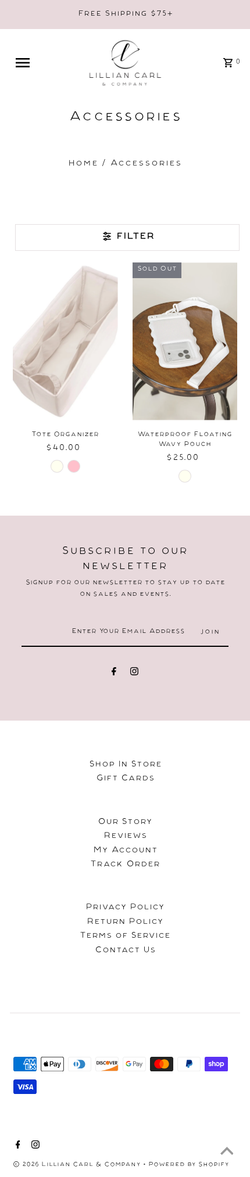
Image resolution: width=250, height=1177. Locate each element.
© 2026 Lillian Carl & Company (78, 1165)
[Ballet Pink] (74, 466)
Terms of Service (125, 936)
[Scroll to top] (226, 1153)
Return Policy (125, 922)
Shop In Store (125, 765)
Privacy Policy (125, 908)
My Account (125, 851)
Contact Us (125, 951)
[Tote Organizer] (65, 341)
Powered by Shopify (188, 1165)
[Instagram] (134, 673)
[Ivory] (57, 466)
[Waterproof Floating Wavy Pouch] (185, 341)
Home (83, 164)
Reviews (125, 836)
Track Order (125, 865)
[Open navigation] (31, 62)
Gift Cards (125, 779)
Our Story (125, 822)
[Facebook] (114, 673)
